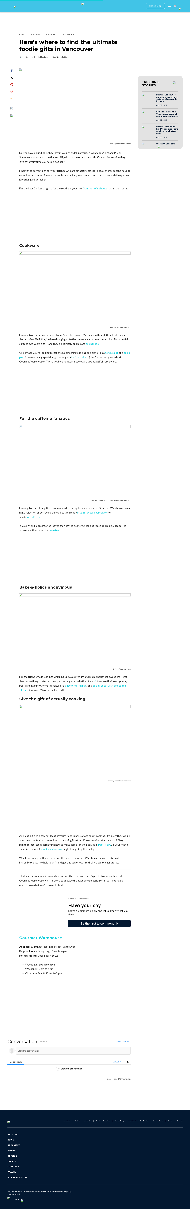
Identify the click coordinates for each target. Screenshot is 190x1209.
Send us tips (144, 1121)
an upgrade (92, 343)
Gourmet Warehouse (95, 188)
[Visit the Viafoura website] (124, 1079)
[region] (69, 1060)
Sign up (126, 1041)
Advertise (87, 1121)
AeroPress (33, 517)
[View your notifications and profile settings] (128, 1062)
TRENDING (150, 83)
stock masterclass (51, 849)
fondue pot (111, 352)
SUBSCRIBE (155, 6)
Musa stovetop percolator (92, 512)
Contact (77, 1121)
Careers (180, 1121)
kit (95, 681)
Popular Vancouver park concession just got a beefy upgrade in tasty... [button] (166, 98)
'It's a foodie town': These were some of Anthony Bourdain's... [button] (167, 114)
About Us (67, 1121)
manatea (54, 530)
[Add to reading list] (11, 115)
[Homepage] (13, 1121)
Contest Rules (158, 1121)
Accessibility (119, 1121)
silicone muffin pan (76, 685)
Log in (118, 1041)
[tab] (15, 1061)
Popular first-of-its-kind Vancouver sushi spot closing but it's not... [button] (167, 130)
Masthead (132, 1121)
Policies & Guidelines (103, 1121)
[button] (148, 98)
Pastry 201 (104, 844)
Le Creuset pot (80, 357)
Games (170, 1121)
